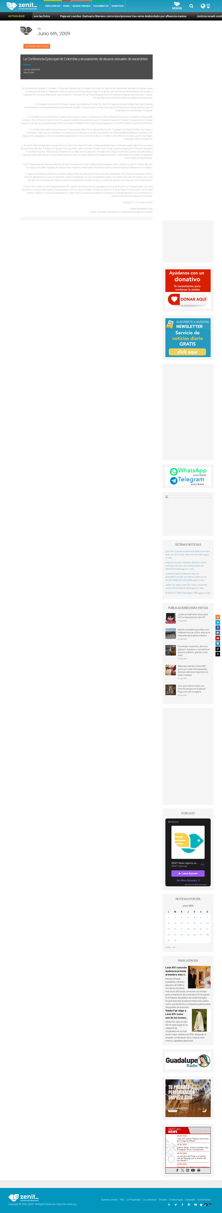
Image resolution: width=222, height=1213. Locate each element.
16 (175, 929)
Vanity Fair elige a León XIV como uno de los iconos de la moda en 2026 (175, 1017)
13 (201, 923)
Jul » (174, 947)
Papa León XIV (52, 6)
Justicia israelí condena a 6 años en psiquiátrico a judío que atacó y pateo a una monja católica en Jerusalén (186, 576)
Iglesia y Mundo (81, 6)
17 (181, 929)
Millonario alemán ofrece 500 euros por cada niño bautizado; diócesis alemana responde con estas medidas (193, 670)
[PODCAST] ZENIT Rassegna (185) (181, 593)
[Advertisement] (188, 241)
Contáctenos (204, 1199)
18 (188, 929)
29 (168, 940)
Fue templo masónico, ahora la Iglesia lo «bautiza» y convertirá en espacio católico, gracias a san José (194, 650)
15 (168, 929)
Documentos (101, 6)
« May (168, 947)
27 (201, 935)
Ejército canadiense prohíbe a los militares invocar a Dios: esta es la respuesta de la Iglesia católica (194, 632)
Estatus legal (176, 1199)
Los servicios (150, 1199)
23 (175, 935)
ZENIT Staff (28, 72)
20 (201, 929)
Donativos (118, 6)
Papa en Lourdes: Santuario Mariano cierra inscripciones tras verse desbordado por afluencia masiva (77, 16)
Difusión (163, 1199)
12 (194, 923)
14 (207, 923)
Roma (66, 6)
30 (175, 940)
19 (194, 929)
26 (194, 935)
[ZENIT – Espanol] (25, 6)
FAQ (122, 1199)
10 (181, 923)
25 (188, 935)
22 (168, 935)
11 (188, 923)
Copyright (190, 1199)
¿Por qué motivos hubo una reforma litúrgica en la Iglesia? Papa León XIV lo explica (192, 689)
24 (181, 935)
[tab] (177, 1130)
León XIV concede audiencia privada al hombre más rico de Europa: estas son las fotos (176, 974)
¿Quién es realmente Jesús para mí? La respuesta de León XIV (193, 616)
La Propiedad (133, 1199)
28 (207, 935)
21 (207, 929)
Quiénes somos (109, 1199)
